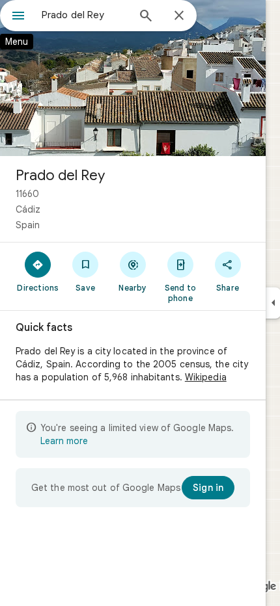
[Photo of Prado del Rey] (133, 78)
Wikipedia (206, 377)
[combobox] (85, 15)
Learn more (64, 441)
